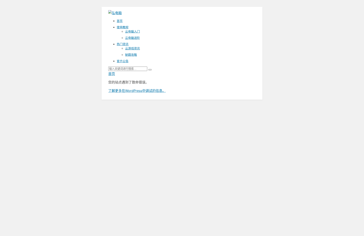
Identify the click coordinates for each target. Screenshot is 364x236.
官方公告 (122, 61)
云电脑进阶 (132, 38)
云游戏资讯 (132, 48)
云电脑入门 (132, 31)
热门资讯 (122, 44)
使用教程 (122, 27)
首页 (120, 21)
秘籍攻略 (131, 54)
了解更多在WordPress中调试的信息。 (137, 91)
